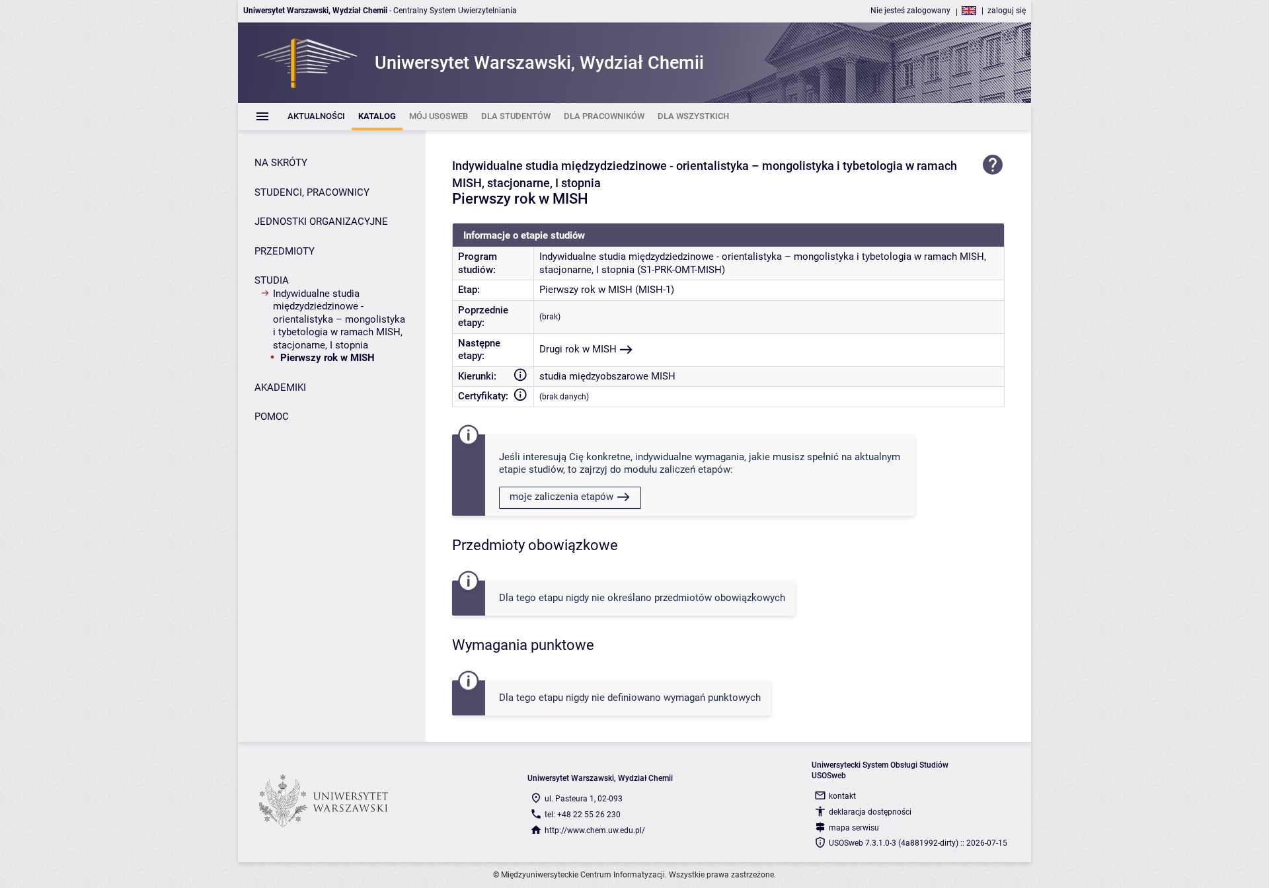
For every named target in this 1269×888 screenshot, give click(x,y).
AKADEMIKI (280, 387)
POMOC (271, 417)
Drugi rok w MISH (578, 349)
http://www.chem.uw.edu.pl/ (595, 830)
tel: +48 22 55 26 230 (583, 814)
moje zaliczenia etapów (561, 497)
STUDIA (271, 280)
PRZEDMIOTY (284, 251)
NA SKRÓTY (280, 163)
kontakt (842, 796)
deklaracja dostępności (870, 812)
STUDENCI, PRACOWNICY (311, 192)
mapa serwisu (854, 827)
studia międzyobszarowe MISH (607, 376)
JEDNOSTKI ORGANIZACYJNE (321, 221)
